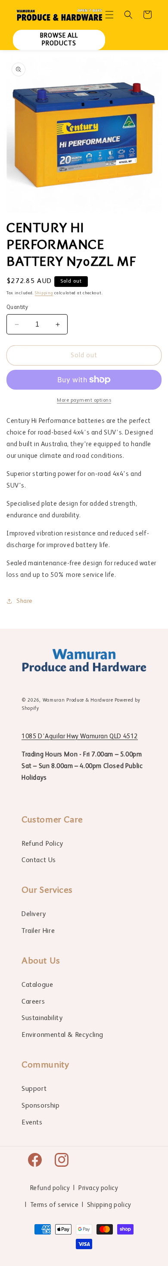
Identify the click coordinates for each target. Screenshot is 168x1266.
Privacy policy (98, 1188)
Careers (33, 1001)
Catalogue (37, 985)
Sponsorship (41, 1105)
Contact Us (39, 860)
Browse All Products (59, 39)
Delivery (34, 914)
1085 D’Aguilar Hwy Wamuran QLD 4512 (80, 736)
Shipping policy (109, 1205)
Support (34, 1089)
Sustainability (42, 1018)
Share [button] (24, 601)
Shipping (44, 293)
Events (32, 1122)
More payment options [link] (84, 400)
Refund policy (50, 1188)
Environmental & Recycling (62, 1035)
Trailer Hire (38, 931)
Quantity (17, 307)
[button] (109, 14)
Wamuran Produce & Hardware (78, 700)
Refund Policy (42, 844)
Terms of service (54, 1205)
